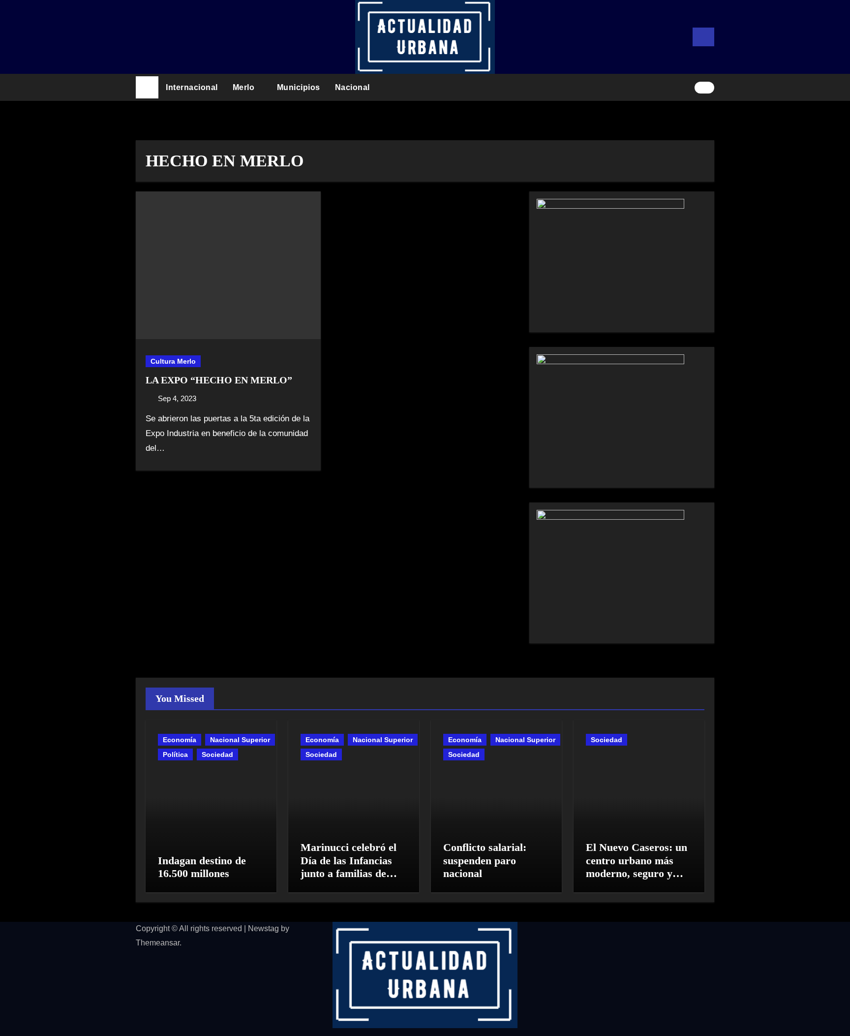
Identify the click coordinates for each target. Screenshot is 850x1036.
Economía (179, 740)
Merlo (245, 87)
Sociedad (217, 754)
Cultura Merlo (173, 361)
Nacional (353, 87)
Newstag (263, 928)
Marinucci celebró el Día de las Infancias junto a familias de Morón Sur (348, 866)
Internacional (192, 87)
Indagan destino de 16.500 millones (202, 866)
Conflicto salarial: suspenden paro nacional (484, 860)
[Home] (147, 87)
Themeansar (158, 943)
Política (175, 754)
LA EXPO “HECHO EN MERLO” (219, 380)
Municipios (298, 87)
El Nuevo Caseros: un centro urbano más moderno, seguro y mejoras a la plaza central (636, 873)
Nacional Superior (240, 740)
